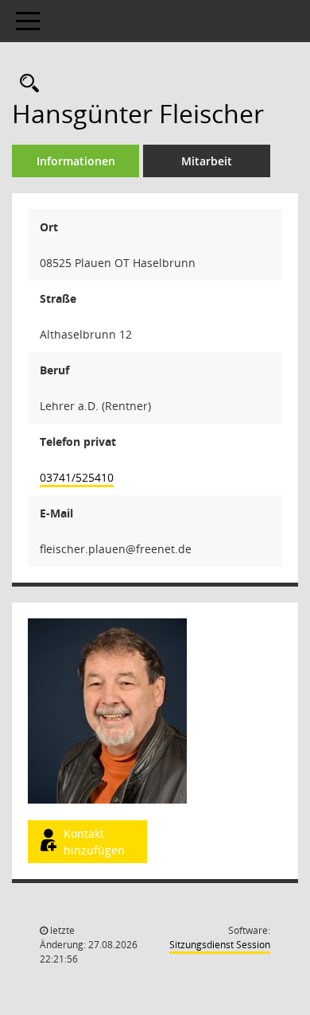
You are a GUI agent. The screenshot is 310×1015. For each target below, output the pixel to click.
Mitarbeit (206, 161)
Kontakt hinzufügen (94, 842)
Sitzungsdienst (219, 944)
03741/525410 (77, 477)
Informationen (76, 161)
